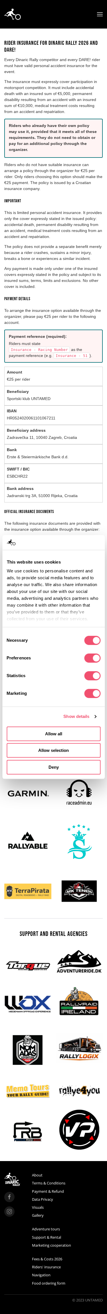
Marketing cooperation (51, 1245)
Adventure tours (46, 1229)
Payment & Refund (48, 1191)
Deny (54, 767)
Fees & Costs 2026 (47, 1258)
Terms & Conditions (48, 1183)
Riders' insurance (46, 1266)
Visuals (38, 1207)
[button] (100, 14)
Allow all (53, 733)
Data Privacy (42, 1199)
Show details (76, 716)
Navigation (41, 1274)
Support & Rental (46, 1237)
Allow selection (53, 750)
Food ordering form (48, 1283)
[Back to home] (12, 14)
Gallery (38, 1215)
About (37, 1175)
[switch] (92, 658)
